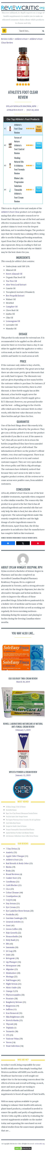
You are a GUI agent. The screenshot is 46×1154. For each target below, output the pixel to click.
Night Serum (11, 983)
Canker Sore (11, 878)
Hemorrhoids (12, 936)
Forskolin (10, 914)
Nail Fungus (11, 980)
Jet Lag (9, 951)
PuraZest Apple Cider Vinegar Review (17, 816)
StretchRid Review (11, 810)
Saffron (9, 1009)
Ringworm (10, 1005)
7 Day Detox (11, 848)
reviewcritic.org (39, 1144)
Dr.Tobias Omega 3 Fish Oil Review (16, 806)
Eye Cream (11, 907)
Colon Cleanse (12, 892)
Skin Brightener (13, 1016)
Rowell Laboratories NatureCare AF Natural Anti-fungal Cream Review (23, 725)
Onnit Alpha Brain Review (13, 823)
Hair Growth (11, 932)
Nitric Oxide (11, 987)
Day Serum (11, 903)
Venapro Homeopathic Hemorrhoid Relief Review (20, 829)
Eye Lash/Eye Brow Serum (17, 910)
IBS (7, 943)
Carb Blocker (12, 885)
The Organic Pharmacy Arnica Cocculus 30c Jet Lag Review (23, 819)
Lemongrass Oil (13, 321)
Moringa (9, 976)
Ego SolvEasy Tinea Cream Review (23, 678)
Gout (8, 925)
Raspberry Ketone (14, 1002)
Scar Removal (12, 1013)
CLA (8, 888)
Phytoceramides (13, 994)
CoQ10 (9, 899)
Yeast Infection (12, 1046)
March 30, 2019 (23, 681)
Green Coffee (12, 929)
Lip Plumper (11, 962)
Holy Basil (10, 940)
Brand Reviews (12, 874)
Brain (8, 870)
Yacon (8, 1042)
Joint (8, 954)
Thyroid (9, 1024)
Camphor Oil (11, 306)
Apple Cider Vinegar (15, 856)
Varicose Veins (12, 1038)
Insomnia (10, 947)
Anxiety (9, 852)
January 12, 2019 (23, 775)
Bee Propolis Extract (15, 295)
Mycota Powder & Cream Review (23, 771)
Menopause (11, 965)
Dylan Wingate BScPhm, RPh (21, 106)
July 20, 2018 (33, 109)
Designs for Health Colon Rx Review (16, 826)
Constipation (12, 896)
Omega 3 (10, 991)
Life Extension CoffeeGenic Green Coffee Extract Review (22, 836)
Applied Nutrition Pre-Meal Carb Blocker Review (20, 832)
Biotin (8, 867)
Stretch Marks (12, 1020)
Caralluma (10, 881)
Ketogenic (10, 958)
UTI (7, 1035)
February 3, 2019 (23, 730)
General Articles (13, 921)
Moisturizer (11, 973)
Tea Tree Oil (11, 281)
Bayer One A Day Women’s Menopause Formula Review (21, 813)
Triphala (9, 1027)
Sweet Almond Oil (14, 273)
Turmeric (10, 1031)
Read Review (38, 128)
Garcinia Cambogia (14, 918)
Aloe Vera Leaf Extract (16, 284)
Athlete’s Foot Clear (10, 212)
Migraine (10, 969)
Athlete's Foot (15, 109)
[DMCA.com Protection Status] (23, 1148)
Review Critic (32, 537)
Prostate (10, 998)
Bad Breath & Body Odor (17, 863)
